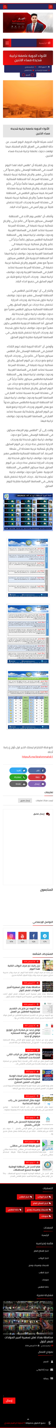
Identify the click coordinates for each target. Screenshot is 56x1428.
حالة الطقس (28, 70)
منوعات (44, 1216)
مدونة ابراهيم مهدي (13, 1423)
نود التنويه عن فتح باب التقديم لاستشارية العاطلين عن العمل (25, 1010)
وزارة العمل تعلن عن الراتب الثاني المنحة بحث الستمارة (23, 1056)
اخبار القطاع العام (40, 1203)
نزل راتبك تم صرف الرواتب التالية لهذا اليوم (24, 967)
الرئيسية (43, 43)
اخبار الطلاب (24, 1197)
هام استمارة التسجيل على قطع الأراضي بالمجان (24, 1123)
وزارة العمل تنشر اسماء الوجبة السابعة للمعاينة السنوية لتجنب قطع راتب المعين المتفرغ (24, 1078)
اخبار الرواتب (42, 1197)
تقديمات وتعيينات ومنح (37, 1210)
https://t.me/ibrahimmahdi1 (37, 756)
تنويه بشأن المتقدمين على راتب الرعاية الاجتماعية (24, 1102)
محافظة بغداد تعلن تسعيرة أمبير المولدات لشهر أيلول (23, 988)
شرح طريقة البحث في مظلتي (25, 1145)
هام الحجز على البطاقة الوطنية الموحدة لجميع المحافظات (24, 1168)
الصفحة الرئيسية (42, 70)
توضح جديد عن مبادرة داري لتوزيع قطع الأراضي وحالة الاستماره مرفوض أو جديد (23, 1033)
